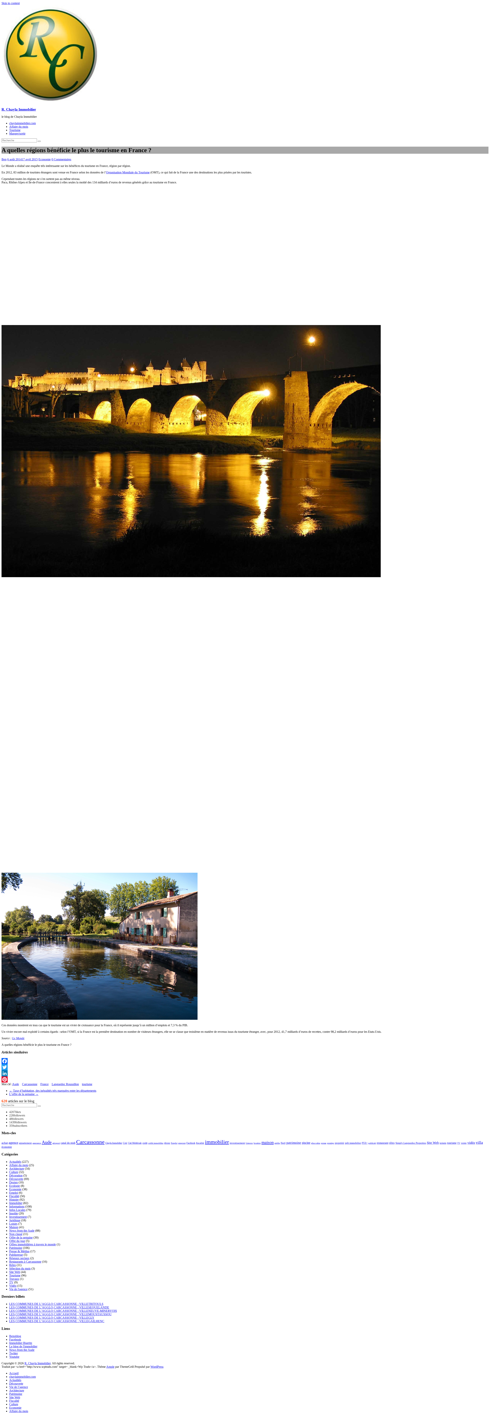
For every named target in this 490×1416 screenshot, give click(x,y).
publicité (372, 1143)
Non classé (15, 1234)
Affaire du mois (18, 126)
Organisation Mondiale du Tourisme (128, 172)
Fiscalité (14, 1196)
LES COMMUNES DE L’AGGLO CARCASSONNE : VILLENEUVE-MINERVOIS (63, 1310)
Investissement (18, 1216)
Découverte (16, 1179)
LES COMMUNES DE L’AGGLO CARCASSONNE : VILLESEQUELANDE (59, 1307)
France (44, 1084)
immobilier (217, 1142)
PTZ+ (365, 1143)
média (277, 1143)
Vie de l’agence (18, 1387)
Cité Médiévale (135, 1143)
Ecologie (14, 1185)
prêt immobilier (353, 1143)
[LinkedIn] (245, 1073)
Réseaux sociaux (19, 1258)
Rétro (12, 1265)
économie (7, 1146)
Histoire (14, 1199)
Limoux (249, 1143)
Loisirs (13, 1223)
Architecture (16, 1168)
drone (167, 1142)
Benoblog (15, 1336)
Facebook (190, 1143)
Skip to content (11, 3)
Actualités (15, 1161)
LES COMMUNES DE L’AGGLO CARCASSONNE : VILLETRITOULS (56, 1304)
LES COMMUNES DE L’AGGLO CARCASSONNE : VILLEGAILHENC (56, 1321)
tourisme (87, 1084)
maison (267, 1142)
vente (464, 1142)
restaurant (382, 1142)
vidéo (471, 1143)
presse (323, 1143)
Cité (125, 1143)
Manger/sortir (17, 133)
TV (458, 1143)
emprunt (182, 1143)
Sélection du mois (20, 1268)
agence (13, 1143)
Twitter (13, 1353)
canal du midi (68, 1142)
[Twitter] (245, 1067)
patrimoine (293, 1143)
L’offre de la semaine (23, 1094)
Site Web (433, 1143)
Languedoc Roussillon (65, 1084)
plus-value (315, 1143)
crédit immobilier (155, 1143)
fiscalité (200, 1143)
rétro (392, 1142)
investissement (237, 1143)
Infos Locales (17, 1210)
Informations (16, 1206)
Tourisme (14, 130)
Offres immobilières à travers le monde (32, 1244)
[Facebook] (245, 1061)
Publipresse (16, 1254)
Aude (15, 1084)
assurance (37, 1143)
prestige (330, 1143)
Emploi (174, 1143)
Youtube (14, 1356)
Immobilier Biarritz (20, 1343)
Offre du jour (17, 1241)
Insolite (13, 1213)
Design (13, 1182)
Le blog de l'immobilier (23, 1346)
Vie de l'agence (18, 1289)
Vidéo (12, 1285)
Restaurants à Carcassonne (25, 1261)
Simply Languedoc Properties (410, 1143)
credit (144, 1143)
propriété (339, 1142)
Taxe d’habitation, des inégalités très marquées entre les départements (52, 1090)
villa (479, 1143)
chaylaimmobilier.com (22, 123)
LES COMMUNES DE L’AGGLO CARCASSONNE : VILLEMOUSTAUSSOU (60, 1314)
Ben (4, 159)
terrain (443, 1143)
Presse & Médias (19, 1251)
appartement (25, 1142)
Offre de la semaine (21, 1237)
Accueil (14, 1373)
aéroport (56, 1143)
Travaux (14, 1278)
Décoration (16, 1175)
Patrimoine (15, 1247)
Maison (13, 1227)
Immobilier (15, 1203)
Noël (283, 1142)
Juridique (14, 1220)
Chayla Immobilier (113, 1143)
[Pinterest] (245, 1079)
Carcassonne (29, 1084)
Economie (44, 159)
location (257, 1143)
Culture (13, 1172)
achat (5, 1142)
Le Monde (18, 1038)
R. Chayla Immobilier (19, 109)
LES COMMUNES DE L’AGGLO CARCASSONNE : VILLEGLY (51, 1317)
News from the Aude (21, 1230)
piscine (306, 1142)
